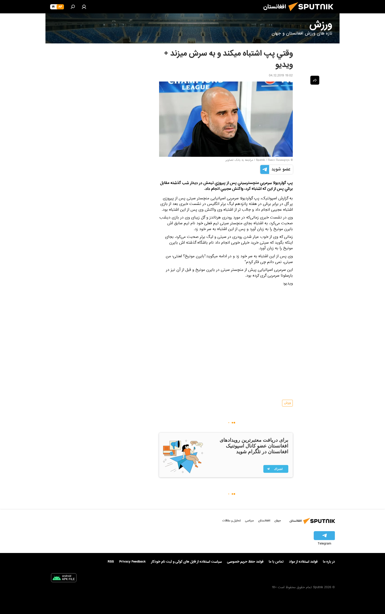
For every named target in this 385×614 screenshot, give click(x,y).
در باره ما (329, 562)
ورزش (287, 403)
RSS (111, 562)
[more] (314, 80)
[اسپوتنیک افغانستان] (312, 13)
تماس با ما (276, 562)
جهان (277, 520)
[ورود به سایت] (84, 6)
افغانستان (264, 520)
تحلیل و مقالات (231, 520)
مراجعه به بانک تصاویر (239, 160)
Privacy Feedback (132, 562)
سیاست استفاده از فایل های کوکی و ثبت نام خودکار (186, 562)
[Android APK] (64, 578)
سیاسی (249, 520)
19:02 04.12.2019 (281, 76)
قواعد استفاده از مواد (303, 562)
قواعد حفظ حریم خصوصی (245, 562)
